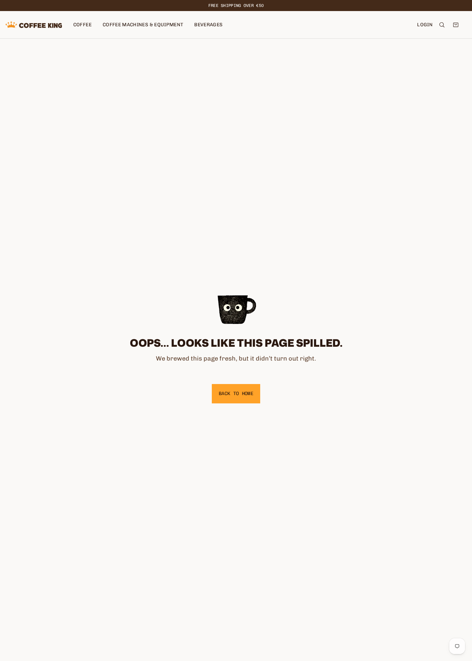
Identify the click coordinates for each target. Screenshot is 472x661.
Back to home (236, 393)
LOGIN (425, 25)
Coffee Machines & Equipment (143, 25)
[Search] (442, 25)
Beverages (208, 25)
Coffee (82, 25)
